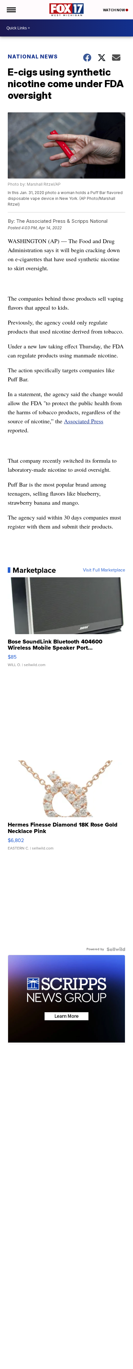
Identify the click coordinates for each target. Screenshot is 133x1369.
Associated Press (83, 421)
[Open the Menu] (11, 10)
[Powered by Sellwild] (116, 949)
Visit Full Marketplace (104, 570)
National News (33, 56)
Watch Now (114, 10)
